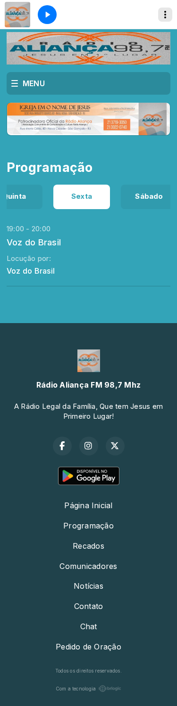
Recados (88, 546)
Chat (88, 626)
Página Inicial (88, 505)
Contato (88, 606)
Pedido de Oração (88, 646)
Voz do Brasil (34, 242)
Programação (88, 525)
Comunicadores (88, 566)
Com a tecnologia (76, 688)
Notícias (88, 586)
